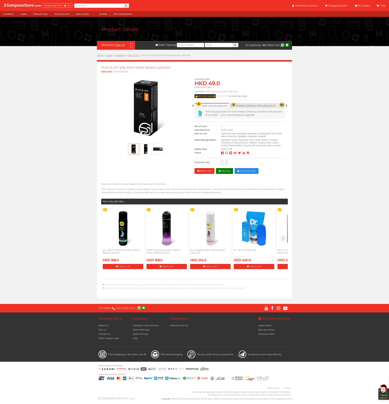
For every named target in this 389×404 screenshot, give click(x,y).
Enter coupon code (108, 338)
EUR (203, 87)
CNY (209, 87)
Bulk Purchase (140, 334)
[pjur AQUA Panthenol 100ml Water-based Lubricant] (123, 228)
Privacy (287, 388)
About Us (103, 325)
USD (198, 87)
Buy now (225, 171)
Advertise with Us (179, 325)
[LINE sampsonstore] (287, 45)
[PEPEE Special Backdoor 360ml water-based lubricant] (166, 228)
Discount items (266, 334)
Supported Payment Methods (111, 374)
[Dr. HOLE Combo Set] (254, 228)
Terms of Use (273, 388)
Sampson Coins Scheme (146, 325)
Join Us (102, 329)
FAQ (135, 338)
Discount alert (248, 171)
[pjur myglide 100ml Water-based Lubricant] (210, 228)
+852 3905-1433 (270, 45)
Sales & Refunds (141, 329)
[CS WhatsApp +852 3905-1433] (282, 45)
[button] (283, 238)
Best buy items (266, 329)
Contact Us (104, 334)
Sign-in (120, 45)
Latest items (265, 325)
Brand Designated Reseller (110, 366)
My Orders (364, 5)
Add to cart (206, 171)
